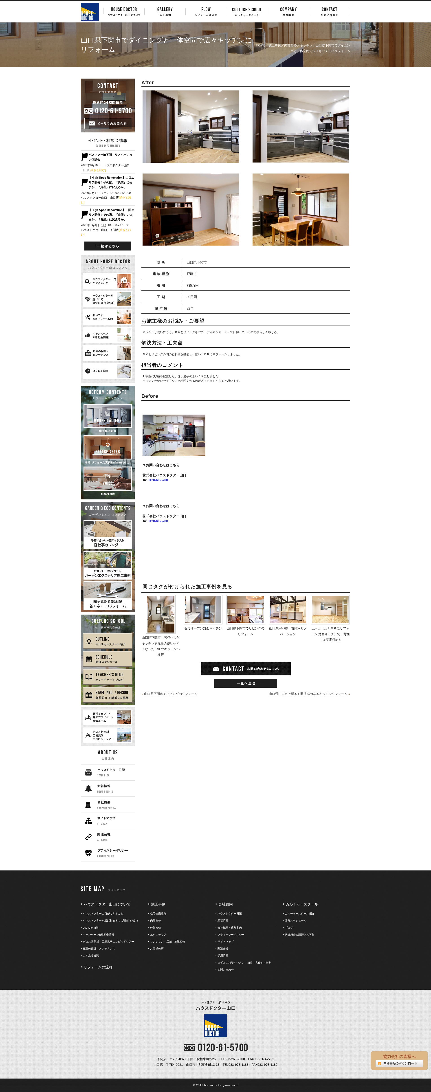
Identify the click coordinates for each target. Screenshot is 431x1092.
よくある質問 (91, 955)
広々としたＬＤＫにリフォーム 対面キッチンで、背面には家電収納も (330, 633)
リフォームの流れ (98, 967)
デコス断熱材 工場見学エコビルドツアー (108, 941)
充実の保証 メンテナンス (99, 948)
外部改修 (155, 927)
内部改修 (290, 45)
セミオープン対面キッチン (203, 628)
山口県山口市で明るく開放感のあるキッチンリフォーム (308, 694)
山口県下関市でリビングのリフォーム (245, 631)
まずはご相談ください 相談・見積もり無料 (244, 962)
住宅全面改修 (158, 913)
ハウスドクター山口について (107, 904)
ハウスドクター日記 (230, 913)
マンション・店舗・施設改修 (167, 941)
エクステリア (158, 934)
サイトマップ (226, 941)
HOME (260, 45)
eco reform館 (91, 927)
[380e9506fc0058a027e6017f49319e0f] (191, 242)
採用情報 (223, 955)
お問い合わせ (226, 969)
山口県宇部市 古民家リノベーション (288, 631)
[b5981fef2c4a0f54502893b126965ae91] (301, 242)
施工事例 (274, 45)
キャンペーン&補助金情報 (98, 934)
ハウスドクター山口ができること (103, 913)
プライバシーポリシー (231, 934)
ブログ (289, 927)
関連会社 (223, 948)
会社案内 (225, 904)
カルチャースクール (302, 904)
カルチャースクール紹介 (299, 913)
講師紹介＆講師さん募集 (299, 934)
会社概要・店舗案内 (230, 927)
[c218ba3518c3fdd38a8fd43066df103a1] (301, 159)
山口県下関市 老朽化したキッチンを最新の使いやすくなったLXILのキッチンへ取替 (161, 646)
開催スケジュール (295, 920)
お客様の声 (157, 948)
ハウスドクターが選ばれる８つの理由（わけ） (111, 920)
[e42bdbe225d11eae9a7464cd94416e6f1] (191, 160)
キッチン (306, 45)
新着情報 (223, 920)
